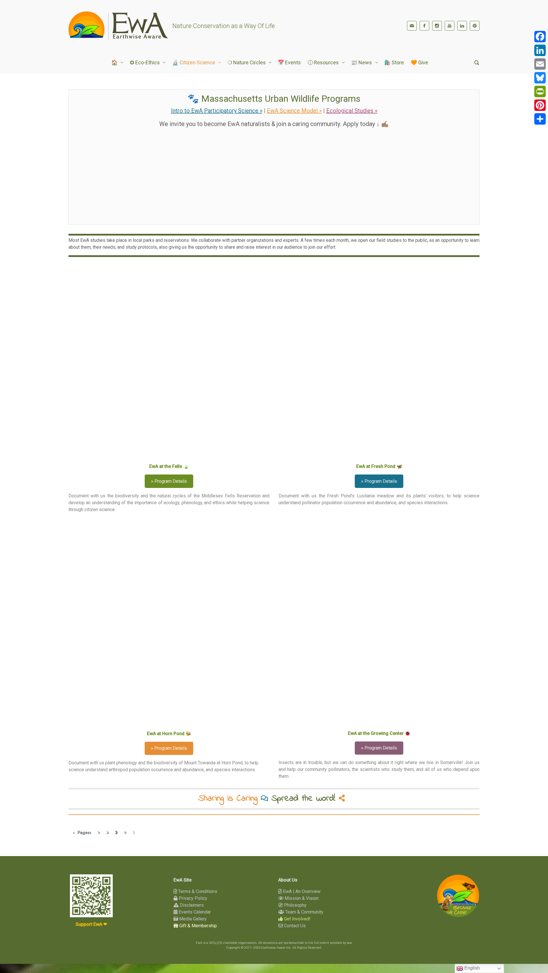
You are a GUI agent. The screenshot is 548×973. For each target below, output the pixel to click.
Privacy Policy (192, 898)
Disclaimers (191, 905)
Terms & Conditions (197, 891)
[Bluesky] (540, 78)
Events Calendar (194, 912)
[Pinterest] (475, 26)
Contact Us (294, 925)
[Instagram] (437, 26)
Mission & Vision (301, 898)
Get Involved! (297, 919)
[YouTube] (449, 26)
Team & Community (303, 912)
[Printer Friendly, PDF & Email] (462, 823)
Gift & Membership (197, 925)
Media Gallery (192, 919)
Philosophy (295, 905)
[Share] (540, 119)
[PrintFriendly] (540, 91)
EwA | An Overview (301, 891)
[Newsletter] (412, 26)
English (471, 968)
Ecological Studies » (351, 110)
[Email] (540, 64)
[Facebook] (424, 26)
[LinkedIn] (462, 26)
